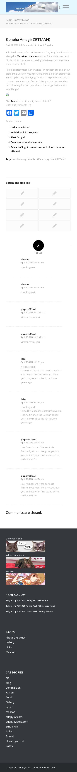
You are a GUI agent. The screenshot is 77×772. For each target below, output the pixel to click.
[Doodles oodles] (22, 204)
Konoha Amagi (19, 159)
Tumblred (16, 101)
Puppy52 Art (25, 767)
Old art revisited (20, 127)
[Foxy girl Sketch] (54, 214)
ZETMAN (61, 159)
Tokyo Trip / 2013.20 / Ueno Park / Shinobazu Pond (30, 605)
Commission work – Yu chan (26, 142)
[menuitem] (57, 7)
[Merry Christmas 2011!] (54, 193)
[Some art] (54, 225)
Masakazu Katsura (27, 56)
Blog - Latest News (17, 19)
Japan (9, 707)
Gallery (10, 642)
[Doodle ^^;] (22, 214)
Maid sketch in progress (24, 132)
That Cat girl (18, 137)
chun (51, 45)
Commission (13, 687)
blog (8, 682)
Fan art (41, 45)
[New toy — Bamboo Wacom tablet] (54, 204)
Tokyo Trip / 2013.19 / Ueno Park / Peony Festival (29, 611)
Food (9, 697)
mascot (10, 712)
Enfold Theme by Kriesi (43, 767)
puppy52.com (14, 717)
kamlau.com (15, 594)
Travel (10, 736)
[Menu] (65, 7)
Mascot (10, 652)
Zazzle (10, 746)
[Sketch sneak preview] (22, 225)
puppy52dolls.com (17, 721)
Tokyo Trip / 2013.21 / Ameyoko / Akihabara (27, 600)
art (7, 678)
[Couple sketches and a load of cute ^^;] (22, 193)
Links (9, 647)
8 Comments (27, 45)
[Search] (57, 7)
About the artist (15, 637)
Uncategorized (15, 741)
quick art (51, 159)
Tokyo (9, 731)
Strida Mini (12, 726)
